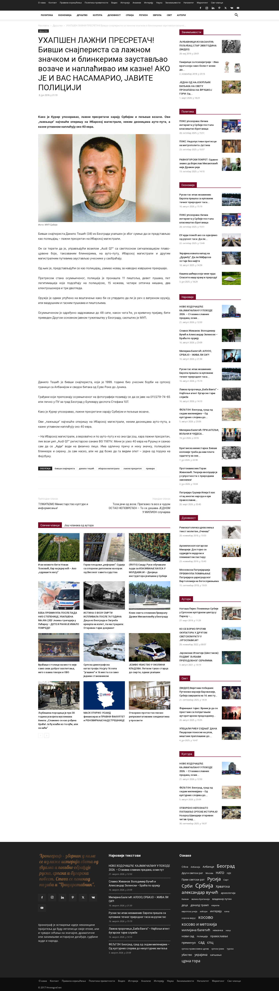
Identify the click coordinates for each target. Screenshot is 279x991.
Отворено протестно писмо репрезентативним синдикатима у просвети (149, 716)
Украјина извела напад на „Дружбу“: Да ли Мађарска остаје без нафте (195, 257)
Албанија (195, 866)
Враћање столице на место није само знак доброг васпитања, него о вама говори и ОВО (57, 668)
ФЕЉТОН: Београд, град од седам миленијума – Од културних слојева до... (196, 413)
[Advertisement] (104, 351)
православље (219, 936)
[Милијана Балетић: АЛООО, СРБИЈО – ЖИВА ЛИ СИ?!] (231, 355)
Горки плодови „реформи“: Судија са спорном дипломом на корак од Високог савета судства (104, 568)
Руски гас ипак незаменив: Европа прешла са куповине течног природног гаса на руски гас (137, 914)
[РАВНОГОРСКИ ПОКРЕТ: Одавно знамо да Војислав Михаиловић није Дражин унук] (231, 164)
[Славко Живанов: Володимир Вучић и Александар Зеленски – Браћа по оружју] (231, 335)
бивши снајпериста (65, 468)
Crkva (185, 866)
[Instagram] (207, 8)
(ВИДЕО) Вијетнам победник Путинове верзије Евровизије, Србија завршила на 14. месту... (198, 692)
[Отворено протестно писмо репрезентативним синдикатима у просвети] (149, 695)
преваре (150, 468)
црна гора (191, 961)
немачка (218, 930)
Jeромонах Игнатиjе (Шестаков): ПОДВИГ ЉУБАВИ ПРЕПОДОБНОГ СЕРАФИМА (199, 657)
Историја (125, 2)
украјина (201, 955)
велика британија (201, 899)
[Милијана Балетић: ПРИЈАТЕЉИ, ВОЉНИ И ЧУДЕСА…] (231, 434)
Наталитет (189, 2)
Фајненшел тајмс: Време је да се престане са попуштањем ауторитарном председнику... (198, 712)
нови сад (188, 936)
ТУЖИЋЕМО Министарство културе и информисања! (63, 506)
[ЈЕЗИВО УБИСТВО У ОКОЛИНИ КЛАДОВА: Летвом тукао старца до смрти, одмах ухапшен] (149, 647)
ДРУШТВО (82, 15)
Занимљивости (172, 2)
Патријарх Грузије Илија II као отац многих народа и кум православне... (197, 496)
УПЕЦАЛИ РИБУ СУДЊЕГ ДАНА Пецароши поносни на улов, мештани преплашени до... (198, 732)
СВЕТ (169, 15)
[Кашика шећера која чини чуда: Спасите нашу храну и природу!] (231, 278)
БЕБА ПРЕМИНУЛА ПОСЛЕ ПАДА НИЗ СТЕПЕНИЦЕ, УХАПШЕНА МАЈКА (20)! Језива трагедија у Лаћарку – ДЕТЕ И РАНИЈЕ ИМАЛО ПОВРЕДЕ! (58, 620)
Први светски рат (193, 879)
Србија (204, 886)
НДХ (229, 873)
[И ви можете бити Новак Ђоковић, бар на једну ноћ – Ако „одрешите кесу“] (59, 547)
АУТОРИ (181, 15)
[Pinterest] (219, 8)
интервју (216, 911)
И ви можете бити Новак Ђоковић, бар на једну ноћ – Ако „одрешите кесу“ (57, 568)
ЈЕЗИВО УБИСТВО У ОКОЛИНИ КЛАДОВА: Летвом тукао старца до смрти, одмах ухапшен (148, 668)
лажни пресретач (133, 468)
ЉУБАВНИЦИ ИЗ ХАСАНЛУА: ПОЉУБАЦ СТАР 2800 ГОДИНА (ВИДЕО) (198, 45)
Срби (187, 886)
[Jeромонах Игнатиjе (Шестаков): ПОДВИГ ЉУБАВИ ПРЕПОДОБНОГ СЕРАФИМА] (231, 657)
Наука (159, 2)
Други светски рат (192, 873)
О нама (42, 2)
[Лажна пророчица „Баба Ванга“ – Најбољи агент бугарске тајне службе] (231, 394)
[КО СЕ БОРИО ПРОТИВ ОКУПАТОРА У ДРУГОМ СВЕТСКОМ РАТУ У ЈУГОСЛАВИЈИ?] (231, 633)
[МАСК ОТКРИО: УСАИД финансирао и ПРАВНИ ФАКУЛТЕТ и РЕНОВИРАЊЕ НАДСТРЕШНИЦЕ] (104, 695)
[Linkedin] (213, 8)
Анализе (137, 2)
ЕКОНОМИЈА (65, 15)
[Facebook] (200, 8)
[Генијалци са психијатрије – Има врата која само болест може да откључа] (231, 66)
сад (201, 942)
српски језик (217, 948)
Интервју (148, 2)
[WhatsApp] (68, 103)
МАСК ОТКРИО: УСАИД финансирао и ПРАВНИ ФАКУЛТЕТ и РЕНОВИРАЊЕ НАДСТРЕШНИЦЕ (104, 716)
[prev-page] (40, 735)
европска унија (189, 911)
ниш (228, 930)
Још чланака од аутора (79, 525)
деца (185, 905)
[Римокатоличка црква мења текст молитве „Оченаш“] (231, 532)
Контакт (53, 2)
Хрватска (223, 886)
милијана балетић (196, 930)
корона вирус (189, 918)
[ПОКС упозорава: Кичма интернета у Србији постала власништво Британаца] (231, 125)
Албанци (208, 866)
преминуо (189, 942)
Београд (226, 866)
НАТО (220, 873)
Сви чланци (217, 2)
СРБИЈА (130, 15)
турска (230, 948)
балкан (185, 899)
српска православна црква (195, 948)
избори (203, 911)
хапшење (215, 955)
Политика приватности (96, 2)
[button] (236, 15)
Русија (214, 879)
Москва (209, 873)
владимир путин (222, 899)
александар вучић (200, 892)
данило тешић (86, 468)
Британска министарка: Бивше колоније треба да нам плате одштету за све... (198, 452)
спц (210, 942)
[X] (225, 8)
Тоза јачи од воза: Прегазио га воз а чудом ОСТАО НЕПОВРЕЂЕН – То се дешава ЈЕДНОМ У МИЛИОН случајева (139, 508)
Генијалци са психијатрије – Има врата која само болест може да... (198, 66)
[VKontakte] (232, 8)
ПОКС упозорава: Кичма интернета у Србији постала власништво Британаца (196, 125)
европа (215, 905)
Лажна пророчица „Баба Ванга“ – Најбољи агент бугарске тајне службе (198, 393)
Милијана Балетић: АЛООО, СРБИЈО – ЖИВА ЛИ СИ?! (138, 899)
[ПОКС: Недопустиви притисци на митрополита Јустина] (231, 146)
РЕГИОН (143, 15)
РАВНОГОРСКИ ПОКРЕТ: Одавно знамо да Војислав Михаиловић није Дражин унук (198, 163)
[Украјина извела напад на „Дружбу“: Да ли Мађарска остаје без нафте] (231, 258)
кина (226, 911)
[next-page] (46, 735)
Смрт (226, 879)
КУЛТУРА (97, 15)
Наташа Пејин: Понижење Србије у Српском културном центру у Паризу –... (198, 612)
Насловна (43, 25)
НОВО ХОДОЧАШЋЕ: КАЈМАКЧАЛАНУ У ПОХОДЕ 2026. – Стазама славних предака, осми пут (139, 867)
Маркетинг (202, 2)
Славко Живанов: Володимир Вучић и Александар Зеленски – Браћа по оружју (198, 334)
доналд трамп (200, 905)
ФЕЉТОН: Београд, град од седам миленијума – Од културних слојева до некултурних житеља (139, 946)
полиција (202, 936)
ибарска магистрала (108, 468)
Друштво (58, 25)
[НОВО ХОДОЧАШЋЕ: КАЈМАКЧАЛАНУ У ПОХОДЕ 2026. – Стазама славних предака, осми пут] (231, 311)
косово (205, 917)
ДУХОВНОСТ (114, 15)
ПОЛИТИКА (47, 15)
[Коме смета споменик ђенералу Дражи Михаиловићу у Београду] (149, 595)
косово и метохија (199, 924)
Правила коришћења (71, 2)
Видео (114, 2)
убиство (187, 955)
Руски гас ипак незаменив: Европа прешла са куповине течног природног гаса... (196, 198)
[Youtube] (238, 8)
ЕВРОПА (157, 15)
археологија (228, 893)
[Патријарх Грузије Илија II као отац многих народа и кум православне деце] (231, 497)
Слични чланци (50, 525)
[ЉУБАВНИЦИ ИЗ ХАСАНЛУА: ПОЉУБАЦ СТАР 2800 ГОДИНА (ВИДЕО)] (231, 46)
